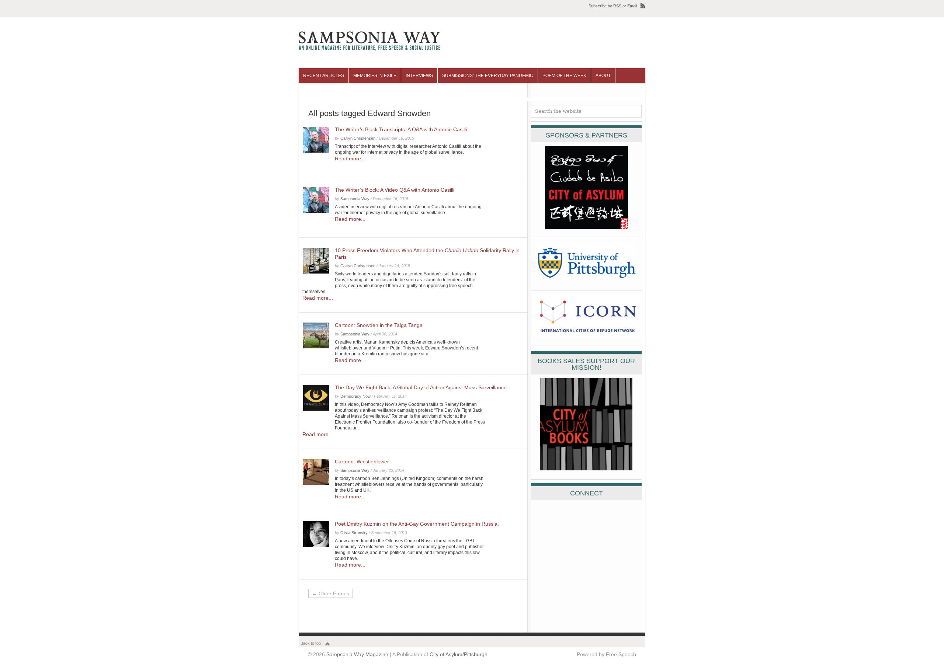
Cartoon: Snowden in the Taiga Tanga (379, 325)
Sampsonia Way (354, 198)
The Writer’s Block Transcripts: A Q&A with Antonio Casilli (401, 129)
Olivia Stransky (354, 532)
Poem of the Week (564, 75)
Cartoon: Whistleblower (362, 461)
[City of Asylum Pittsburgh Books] (586, 468)
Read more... (350, 158)
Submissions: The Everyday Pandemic (487, 75)
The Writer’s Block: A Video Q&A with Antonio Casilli (394, 190)
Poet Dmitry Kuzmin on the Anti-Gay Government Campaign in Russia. (417, 524)
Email (632, 6)
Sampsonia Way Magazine (357, 654)
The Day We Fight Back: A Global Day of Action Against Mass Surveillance (421, 387)
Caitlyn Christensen (357, 138)
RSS (617, 6)
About (603, 75)
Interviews (419, 75)
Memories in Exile (374, 75)
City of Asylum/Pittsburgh (458, 654)
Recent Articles (323, 75)
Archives (352, 90)
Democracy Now (355, 396)
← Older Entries (330, 593)
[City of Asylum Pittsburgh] (586, 227)
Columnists (317, 90)
